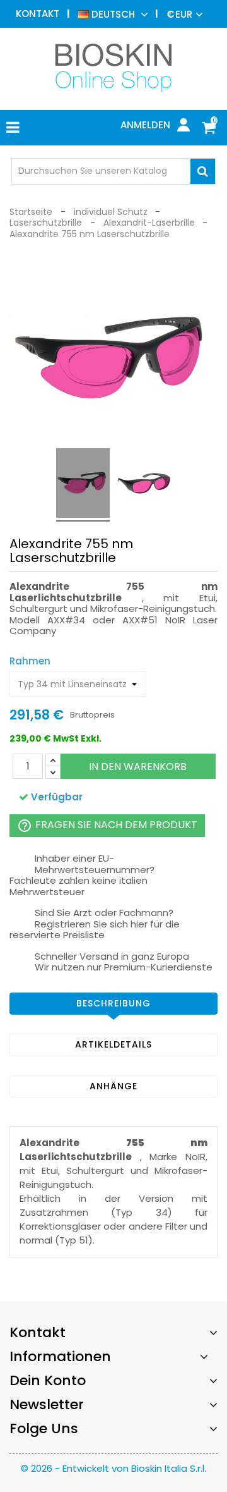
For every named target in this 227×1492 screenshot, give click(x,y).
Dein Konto (47, 1380)
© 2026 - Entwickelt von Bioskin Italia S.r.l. (113, 1468)
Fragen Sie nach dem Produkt (107, 826)
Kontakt (37, 13)
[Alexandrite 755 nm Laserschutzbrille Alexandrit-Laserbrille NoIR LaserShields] (83, 485)
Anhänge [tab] (113, 1086)
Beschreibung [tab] (113, 1003)
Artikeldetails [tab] (113, 1044)
